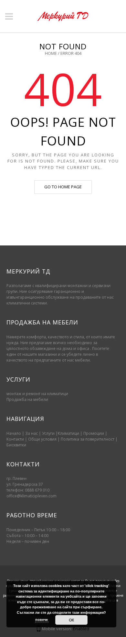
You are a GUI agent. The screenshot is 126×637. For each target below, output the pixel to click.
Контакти (15, 439)
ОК (71, 620)
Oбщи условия (42, 439)
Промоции (93, 433)
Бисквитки (16, 445)
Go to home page (63, 187)
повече (42, 619)
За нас (31, 433)
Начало (13, 433)
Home (51, 53)
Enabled (81, 629)
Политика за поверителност (87, 439)
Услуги (48, 433)
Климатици (68, 433)
